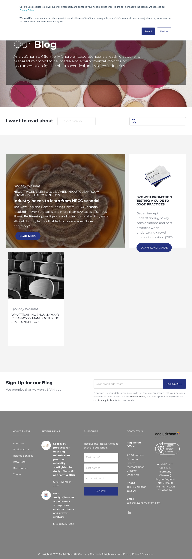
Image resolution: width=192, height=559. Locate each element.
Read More (28, 236)
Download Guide (154, 247)
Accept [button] (148, 31)
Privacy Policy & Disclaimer (138, 554)
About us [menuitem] (18, 443)
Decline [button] (164, 31)
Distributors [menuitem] (20, 467)
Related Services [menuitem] (23, 455)
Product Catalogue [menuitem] (23, 449)
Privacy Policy (27, 10)
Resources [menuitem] (19, 461)
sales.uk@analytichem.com (143, 502)
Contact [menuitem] (17, 474)
